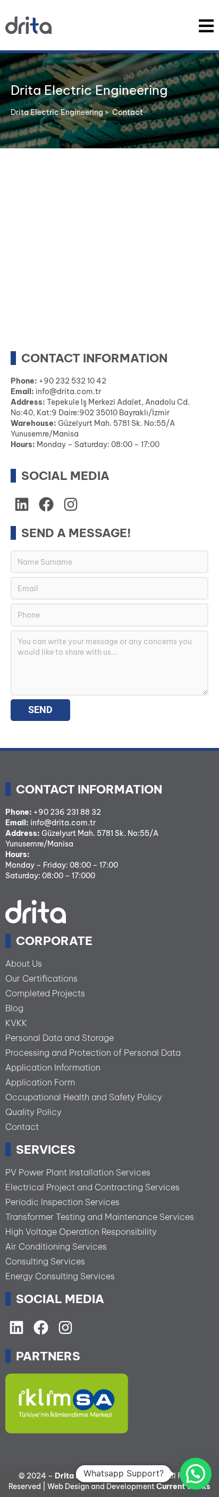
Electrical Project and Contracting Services (92, 1187)
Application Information (52, 1067)
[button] (196, 1474)
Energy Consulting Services (60, 1276)
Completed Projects (45, 993)
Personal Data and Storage (59, 1037)
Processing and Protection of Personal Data (93, 1052)
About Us (23, 963)
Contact (22, 1126)
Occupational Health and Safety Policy (83, 1097)
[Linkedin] (22, 504)
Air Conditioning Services (56, 1246)
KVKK (16, 1023)
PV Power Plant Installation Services (77, 1172)
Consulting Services (45, 1261)
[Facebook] (41, 1327)
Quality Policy (33, 1112)
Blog (14, 1008)
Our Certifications (41, 978)
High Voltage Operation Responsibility (81, 1231)
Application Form (40, 1082)
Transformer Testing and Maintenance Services (99, 1216)
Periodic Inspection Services (62, 1202)
